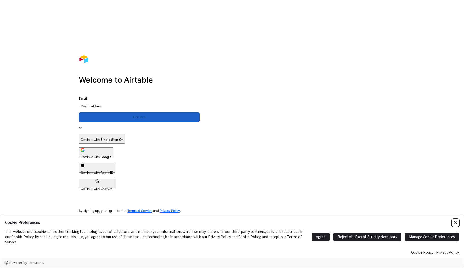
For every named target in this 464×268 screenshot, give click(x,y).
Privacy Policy (170, 211)
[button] (325, 72)
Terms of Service (139, 211)
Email (83, 98)
